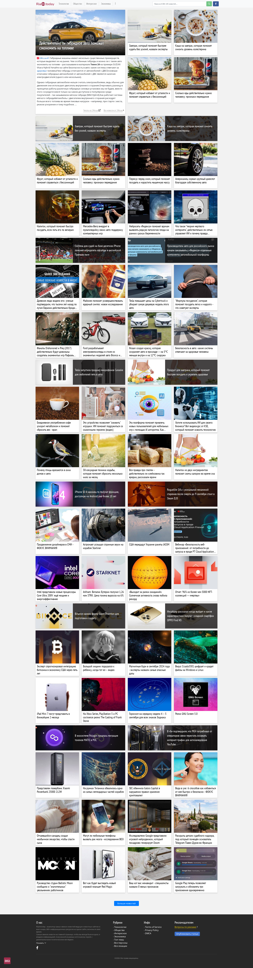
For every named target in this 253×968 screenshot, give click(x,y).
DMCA (148, 933)
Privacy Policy (152, 930)
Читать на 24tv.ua (90, 110)
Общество (77, 3)
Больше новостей (126, 903)
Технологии (64, 3)
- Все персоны (120, 942)
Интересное (91, 3)
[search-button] (209, 3)
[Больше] (115, 3)
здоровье (42, 70)
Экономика (106, 3)
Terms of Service (153, 927)
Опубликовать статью (187, 933)
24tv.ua (43, 58)
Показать (40, 943)
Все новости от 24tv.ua (113, 110)
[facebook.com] (37, 948)
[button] (216, 3)
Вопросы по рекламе (185, 927)
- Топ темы (118, 939)
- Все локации (120, 946)
